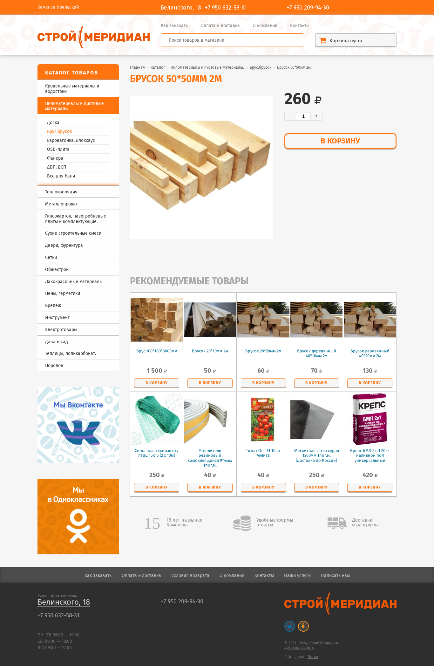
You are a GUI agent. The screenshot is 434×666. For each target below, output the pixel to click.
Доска (53, 123)
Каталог (158, 68)
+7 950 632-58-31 (226, 7)
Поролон (54, 366)
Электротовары (61, 330)
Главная (137, 68)
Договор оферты (299, 648)
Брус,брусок (59, 131)
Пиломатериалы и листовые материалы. (207, 68)
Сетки (51, 257)
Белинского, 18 (63, 602)
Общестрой (57, 270)
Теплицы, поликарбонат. (70, 354)
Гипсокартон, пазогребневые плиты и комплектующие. (75, 219)
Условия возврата (190, 575)
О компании (265, 25)
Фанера (55, 158)
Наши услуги (297, 575)
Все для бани (61, 176)
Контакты (299, 25)
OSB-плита (58, 149)
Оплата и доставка (220, 25)
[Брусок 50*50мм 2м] (201, 167)
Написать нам (335, 575)
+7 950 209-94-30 (308, 7)
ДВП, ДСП (56, 167)
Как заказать (174, 25)
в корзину (340, 141)
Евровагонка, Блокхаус (71, 140)
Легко (313, 657)
